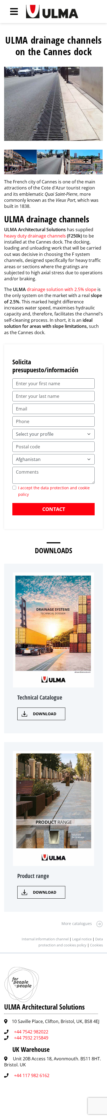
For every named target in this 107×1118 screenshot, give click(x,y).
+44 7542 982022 (31, 1032)
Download (44, 713)
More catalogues (76, 923)
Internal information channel (45, 939)
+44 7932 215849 (31, 1038)
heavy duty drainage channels (35, 236)
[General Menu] (11, 11)
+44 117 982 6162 (31, 1075)
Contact (53, 509)
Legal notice (82, 939)
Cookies (96, 945)
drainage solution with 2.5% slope (61, 289)
